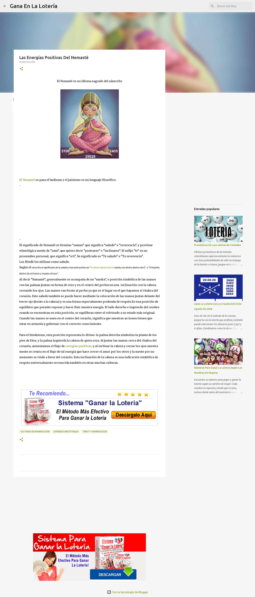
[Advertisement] (89, 212)
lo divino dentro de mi (102, 267)
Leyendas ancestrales (66, 431)
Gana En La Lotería (33, 6)
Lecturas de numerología (35, 431)
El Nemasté (27, 180)
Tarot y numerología (95, 431)
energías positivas (78, 346)
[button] (21, 69)
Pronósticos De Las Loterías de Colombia (217, 245)
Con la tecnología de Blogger (129, 592)
